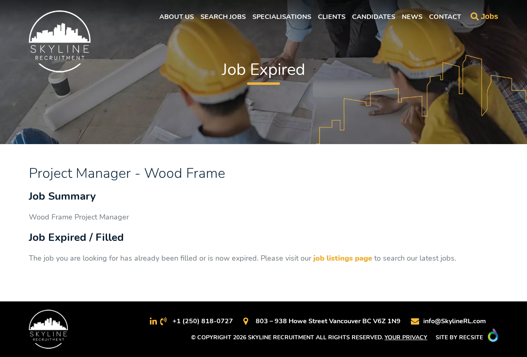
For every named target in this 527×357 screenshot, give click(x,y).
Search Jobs (223, 16)
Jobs (489, 16)
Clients (331, 16)
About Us (176, 16)
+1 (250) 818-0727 (203, 321)
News (412, 16)
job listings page (342, 258)
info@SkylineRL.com (454, 321)
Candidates (373, 16)
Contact (445, 16)
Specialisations (281, 16)
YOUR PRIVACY (406, 337)
